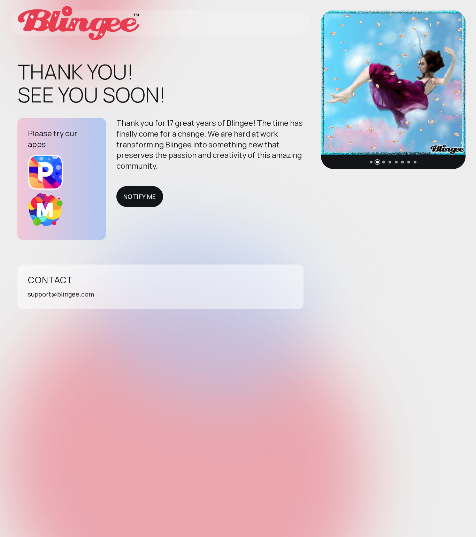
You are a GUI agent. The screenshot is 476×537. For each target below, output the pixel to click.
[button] (371, 162)
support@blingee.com (61, 294)
